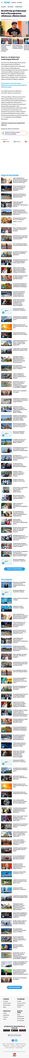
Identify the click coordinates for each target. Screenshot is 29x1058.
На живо (19, 2)
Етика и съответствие (10, 1047)
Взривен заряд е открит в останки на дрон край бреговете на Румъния (20, 922)
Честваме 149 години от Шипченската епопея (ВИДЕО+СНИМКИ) (19, 441)
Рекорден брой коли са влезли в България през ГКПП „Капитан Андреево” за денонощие (20, 537)
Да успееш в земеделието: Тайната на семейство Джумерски (20, 253)
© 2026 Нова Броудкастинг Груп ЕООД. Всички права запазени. (15, 1051)
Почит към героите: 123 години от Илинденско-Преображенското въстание (19, 188)
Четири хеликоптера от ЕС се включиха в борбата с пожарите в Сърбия (20, 963)
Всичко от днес (7, 1003)
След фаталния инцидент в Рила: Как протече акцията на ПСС (20, 318)
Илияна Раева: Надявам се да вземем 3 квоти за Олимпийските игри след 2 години (20, 680)
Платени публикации (19, 1047)
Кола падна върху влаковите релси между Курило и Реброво (19, 367)
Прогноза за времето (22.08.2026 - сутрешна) (19, 560)
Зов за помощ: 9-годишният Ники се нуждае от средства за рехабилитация (20, 489)
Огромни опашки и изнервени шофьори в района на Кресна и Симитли (18, 473)
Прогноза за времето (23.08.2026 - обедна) (19, 591)
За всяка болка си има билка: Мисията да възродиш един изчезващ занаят (20, 237)
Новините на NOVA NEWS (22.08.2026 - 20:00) (19, 872)
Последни (5, 1001)
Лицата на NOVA (21, 1003)
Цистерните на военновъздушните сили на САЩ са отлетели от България (20, 457)
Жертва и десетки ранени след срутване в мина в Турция (20, 849)
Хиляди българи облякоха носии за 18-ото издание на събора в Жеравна (20, 545)
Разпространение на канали (20, 1043)
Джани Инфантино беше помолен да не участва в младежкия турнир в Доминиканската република (20, 972)
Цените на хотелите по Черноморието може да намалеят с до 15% (19, 195)
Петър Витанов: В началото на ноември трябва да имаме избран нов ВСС (20, 261)
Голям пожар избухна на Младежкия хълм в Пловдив (20, 333)
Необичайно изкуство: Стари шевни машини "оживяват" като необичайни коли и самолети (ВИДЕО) (19, 302)
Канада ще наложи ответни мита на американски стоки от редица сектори (19, 866)
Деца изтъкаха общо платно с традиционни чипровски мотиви (19, 497)
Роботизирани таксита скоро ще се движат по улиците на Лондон (19, 744)
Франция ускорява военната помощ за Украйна (18, 946)
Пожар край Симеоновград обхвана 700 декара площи (20, 349)
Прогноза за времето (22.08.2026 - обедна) (19, 432)
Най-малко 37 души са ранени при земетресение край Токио (20, 778)
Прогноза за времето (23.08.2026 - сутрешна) (19, 309)
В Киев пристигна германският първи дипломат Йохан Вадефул (19, 465)
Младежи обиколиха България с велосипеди (19, 480)
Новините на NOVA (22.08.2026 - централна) (19, 888)
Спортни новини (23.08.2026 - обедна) (20, 599)
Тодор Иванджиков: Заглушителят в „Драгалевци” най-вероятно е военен (20, 204)
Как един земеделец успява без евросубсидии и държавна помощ (20, 277)
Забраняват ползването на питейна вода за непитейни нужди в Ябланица (20, 400)
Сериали (5, 1017)
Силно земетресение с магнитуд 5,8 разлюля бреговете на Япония (19, 857)
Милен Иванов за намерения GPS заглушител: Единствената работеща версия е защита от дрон (20, 553)
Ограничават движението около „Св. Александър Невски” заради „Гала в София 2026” (20, 343)
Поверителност (7, 1046)
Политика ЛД (13, 1046)
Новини (13, 2)
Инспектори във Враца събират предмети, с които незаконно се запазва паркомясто (19, 294)
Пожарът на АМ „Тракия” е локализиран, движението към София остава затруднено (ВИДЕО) (20, 418)
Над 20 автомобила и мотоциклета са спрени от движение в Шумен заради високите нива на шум (20, 180)
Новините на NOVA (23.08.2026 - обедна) (18, 607)
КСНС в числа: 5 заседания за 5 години (20, 391)
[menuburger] (2, 2)
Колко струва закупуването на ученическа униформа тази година (20, 521)
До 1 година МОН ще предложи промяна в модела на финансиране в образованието (20, 513)
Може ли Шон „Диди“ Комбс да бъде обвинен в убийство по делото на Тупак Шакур (20, 818)
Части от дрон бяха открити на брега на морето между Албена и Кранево (19, 376)
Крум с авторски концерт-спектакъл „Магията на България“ (20, 229)
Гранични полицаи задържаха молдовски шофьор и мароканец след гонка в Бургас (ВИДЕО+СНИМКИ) (20, 409)
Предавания (6, 1015)
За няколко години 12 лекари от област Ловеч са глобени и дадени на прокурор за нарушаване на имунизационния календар (20, 713)
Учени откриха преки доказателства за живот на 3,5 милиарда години (20, 801)
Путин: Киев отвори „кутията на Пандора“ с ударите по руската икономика (19, 842)
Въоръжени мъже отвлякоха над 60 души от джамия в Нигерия (20, 825)
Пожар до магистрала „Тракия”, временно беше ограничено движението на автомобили (20, 212)
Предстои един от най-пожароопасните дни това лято (20, 326)
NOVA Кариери (20, 1018)
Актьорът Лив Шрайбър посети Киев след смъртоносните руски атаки (19, 584)
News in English (20, 1020)
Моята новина (6, 1005)
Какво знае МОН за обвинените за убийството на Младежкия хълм (20, 505)
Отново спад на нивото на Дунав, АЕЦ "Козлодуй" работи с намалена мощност (20, 529)
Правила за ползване (20, 1046)
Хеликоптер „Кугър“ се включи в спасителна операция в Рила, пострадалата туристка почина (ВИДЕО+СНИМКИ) (20, 384)
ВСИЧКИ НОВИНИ (14, 987)
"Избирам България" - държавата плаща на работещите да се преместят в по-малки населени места (19, 359)
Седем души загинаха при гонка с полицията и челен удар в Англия (20, 881)
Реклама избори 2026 (10, 1043)
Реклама (4, 1043)
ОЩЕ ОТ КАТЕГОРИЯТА (14, 569)
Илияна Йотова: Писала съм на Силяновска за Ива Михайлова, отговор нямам (20, 449)
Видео (4, 1007)
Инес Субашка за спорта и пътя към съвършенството (20, 244)
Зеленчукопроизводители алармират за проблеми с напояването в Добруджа (20, 285)
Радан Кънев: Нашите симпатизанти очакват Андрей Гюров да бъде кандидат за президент (19, 270)
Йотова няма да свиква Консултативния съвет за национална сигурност (20, 425)
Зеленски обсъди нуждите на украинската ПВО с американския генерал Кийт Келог (20, 810)
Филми (4, 1019)
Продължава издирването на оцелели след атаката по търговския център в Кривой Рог (20, 915)
